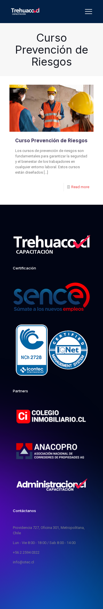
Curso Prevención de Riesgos (51, 140)
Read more (80, 187)
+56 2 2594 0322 (26, 552)
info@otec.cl (23, 562)
